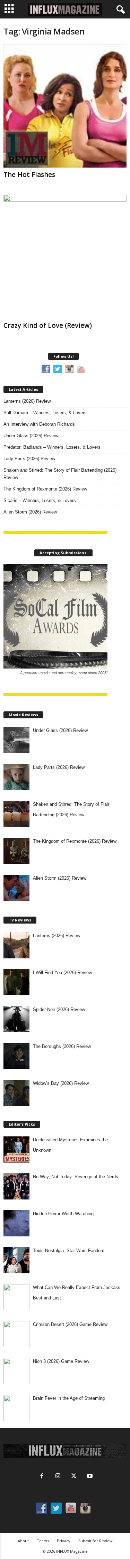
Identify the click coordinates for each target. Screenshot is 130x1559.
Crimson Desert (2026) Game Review (70, 1324)
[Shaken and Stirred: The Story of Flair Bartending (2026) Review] (16, 814)
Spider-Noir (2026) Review (59, 1009)
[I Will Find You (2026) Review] (16, 982)
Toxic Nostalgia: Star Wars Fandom (68, 1250)
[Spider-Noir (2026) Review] (16, 1019)
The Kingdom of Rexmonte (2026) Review (45, 489)
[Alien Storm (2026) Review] (16, 888)
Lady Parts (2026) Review (29, 458)
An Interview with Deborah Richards (39, 424)
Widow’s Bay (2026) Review (61, 1083)
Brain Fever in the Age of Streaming (69, 1398)
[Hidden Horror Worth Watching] (16, 1223)
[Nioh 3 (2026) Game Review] (16, 1371)
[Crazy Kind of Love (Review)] (65, 256)
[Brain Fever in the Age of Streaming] (16, 1408)
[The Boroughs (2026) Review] (16, 1056)
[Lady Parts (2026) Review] (16, 777)
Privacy (63, 1540)
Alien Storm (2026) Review (30, 512)
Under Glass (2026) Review (30, 435)
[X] (74, 1476)
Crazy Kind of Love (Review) (47, 325)
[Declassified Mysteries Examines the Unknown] (16, 1149)
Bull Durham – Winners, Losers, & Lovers (45, 412)
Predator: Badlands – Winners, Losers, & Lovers (52, 447)
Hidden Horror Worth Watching (63, 1213)
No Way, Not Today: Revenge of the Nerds (75, 1176)
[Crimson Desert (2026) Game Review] (16, 1334)
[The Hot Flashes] (65, 106)
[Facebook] (42, 1476)
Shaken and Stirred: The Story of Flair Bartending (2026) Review (59, 474)
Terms (43, 1540)
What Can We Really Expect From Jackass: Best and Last (77, 1293)
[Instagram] (58, 1476)
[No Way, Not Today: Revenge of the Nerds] (16, 1186)
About (23, 1540)
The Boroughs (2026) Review (62, 1046)
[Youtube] (89, 1476)
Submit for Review (95, 1540)
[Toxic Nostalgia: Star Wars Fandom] (16, 1260)
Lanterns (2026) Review (27, 401)
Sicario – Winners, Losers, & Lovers (39, 500)
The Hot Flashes (29, 174)
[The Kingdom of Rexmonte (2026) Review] (16, 851)
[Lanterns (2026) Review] (16, 945)
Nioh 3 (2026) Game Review (61, 1361)
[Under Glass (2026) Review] (16, 740)
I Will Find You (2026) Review (62, 972)
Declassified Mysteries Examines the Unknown (70, 1145)
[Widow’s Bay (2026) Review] (16, 1093)
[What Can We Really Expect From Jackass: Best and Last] (16, 1297)
